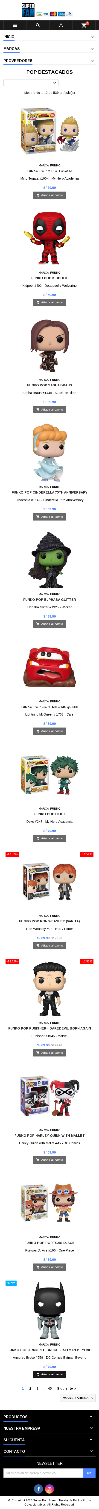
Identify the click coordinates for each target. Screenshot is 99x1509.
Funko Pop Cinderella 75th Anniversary (49, 492)
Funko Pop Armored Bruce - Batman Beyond (50, 1350)
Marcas (11, 49)
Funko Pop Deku (49, 814)
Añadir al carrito (49, 195)
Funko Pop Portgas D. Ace (49, 1243)
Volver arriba (78, 1398)
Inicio (9, 37)
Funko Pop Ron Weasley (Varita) (49, 921)
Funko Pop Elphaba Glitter (49, 599)
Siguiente (67, 1389)
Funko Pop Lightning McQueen (50, 707)
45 (50, 1388)
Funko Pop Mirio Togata (50, 171)
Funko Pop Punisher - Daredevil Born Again (49, 1028)
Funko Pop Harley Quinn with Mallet (50, 1135)
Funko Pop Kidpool (49, 278)
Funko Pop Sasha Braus (49, 385)
